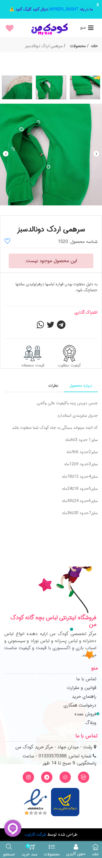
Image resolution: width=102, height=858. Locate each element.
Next (96, 154)
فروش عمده (85, 714)
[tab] (81, 386)
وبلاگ (90, 722)
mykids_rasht (64, 9)
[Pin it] (61, 326)
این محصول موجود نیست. (51, 261)
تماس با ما (86, 679)
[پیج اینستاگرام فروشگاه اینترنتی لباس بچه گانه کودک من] (28, 777)
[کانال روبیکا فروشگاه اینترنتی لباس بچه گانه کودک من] (65, 777)
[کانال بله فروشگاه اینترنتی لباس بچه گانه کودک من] (83, 777)
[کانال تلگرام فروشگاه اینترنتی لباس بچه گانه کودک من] (46, 777)
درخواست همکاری (79, 705)
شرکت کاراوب (35, 834)
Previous (5, 154)
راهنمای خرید (84, 696)
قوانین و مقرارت (81, 687)
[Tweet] (50, 326)
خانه (94, 46)
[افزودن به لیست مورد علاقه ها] (7, 242)
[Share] (40, 326)
